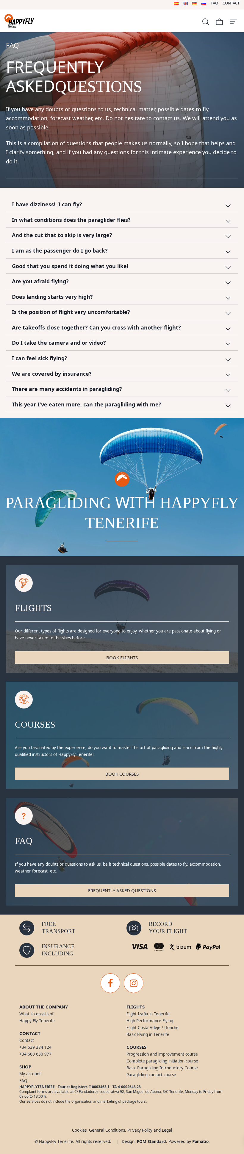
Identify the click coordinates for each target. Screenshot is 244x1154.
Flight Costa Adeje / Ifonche (152, 1027)
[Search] (205, 21)
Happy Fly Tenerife (37, 1020)
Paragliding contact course (151, 1074)
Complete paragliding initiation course (162, 1061)
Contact (26, 1040)
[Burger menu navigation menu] (233, 21)
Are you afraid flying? (40, 281)
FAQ (23, 1080)
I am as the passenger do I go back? (60, 250)
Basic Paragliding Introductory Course (162, 1068)
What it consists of (36, 1014)
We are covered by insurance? (52, 373)
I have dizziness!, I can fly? (47, 204)
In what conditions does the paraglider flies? (71, 219)
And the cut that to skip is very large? (62, 235)
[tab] (122, 204)
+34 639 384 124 (35, 1047)
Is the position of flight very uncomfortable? (71, 311)
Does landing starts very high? (52, 296)
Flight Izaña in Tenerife (148, 1014)
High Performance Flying (149, 1020)
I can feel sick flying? (39, 358)
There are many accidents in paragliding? (67, 388)
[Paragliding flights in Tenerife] (54, 21)
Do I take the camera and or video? (59, 342)
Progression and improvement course (162, 1054)
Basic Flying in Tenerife (147, 1034)
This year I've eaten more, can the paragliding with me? (86, 404)
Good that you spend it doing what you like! (70, 266)
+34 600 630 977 (35, 1054)
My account (30, 1073)
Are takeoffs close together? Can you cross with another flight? (96, 327)
